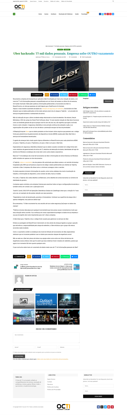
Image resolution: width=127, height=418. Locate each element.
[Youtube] (110, 14)
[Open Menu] (14, 14)
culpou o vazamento (26, 162)
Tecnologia (84, 13)
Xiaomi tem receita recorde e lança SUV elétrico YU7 (96, 122)
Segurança (67, 49)
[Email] (113, 14)
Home (40, 14)
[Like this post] (47, 94)
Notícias (60, 49)
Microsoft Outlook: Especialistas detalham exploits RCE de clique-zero (46, 302)
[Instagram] (105, 14)
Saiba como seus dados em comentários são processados (52, 359)
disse (27, 131)
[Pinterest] (108, 14)
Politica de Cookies (54, 1)
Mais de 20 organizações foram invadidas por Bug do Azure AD (67, 302)
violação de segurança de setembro (53, 108)
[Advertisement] (63, 30)
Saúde (77, 14)
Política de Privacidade (53, 389)
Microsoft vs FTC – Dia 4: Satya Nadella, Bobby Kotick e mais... (68, 319)
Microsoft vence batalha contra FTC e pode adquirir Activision (23, 319)
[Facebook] (100, 14)
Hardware (53, 14)
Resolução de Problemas (65, 14)
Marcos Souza (46, 57)
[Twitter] (103, 14)
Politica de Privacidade (66, 1)
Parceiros (46, 1)
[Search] (113, 1)
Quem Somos (33, 1)
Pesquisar (86, 98)
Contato (40, 1)
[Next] (78, 289)
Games (46, 14)
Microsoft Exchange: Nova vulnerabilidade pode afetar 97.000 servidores (23, 302)
